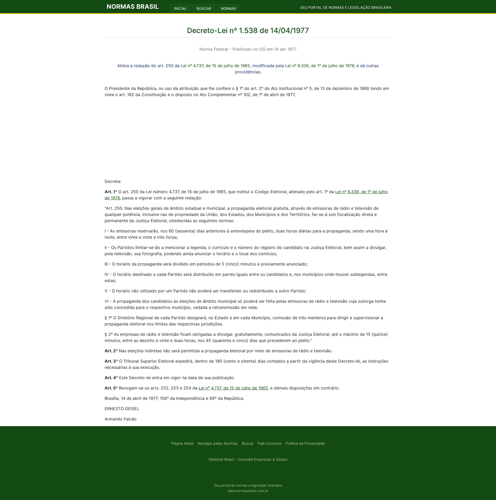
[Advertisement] (248, 138)
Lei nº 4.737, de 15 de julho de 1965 (215, 65)
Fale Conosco (270, 443)
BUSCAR (204, 8)
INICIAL (180, 8)
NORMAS (228, 8)
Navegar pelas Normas (218, 443)
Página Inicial (182, 443)
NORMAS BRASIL (133, 6)
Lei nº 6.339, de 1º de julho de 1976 (319, 65)
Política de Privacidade (305, 443)
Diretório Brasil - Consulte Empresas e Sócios (248, 459)
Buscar (248, 443)
